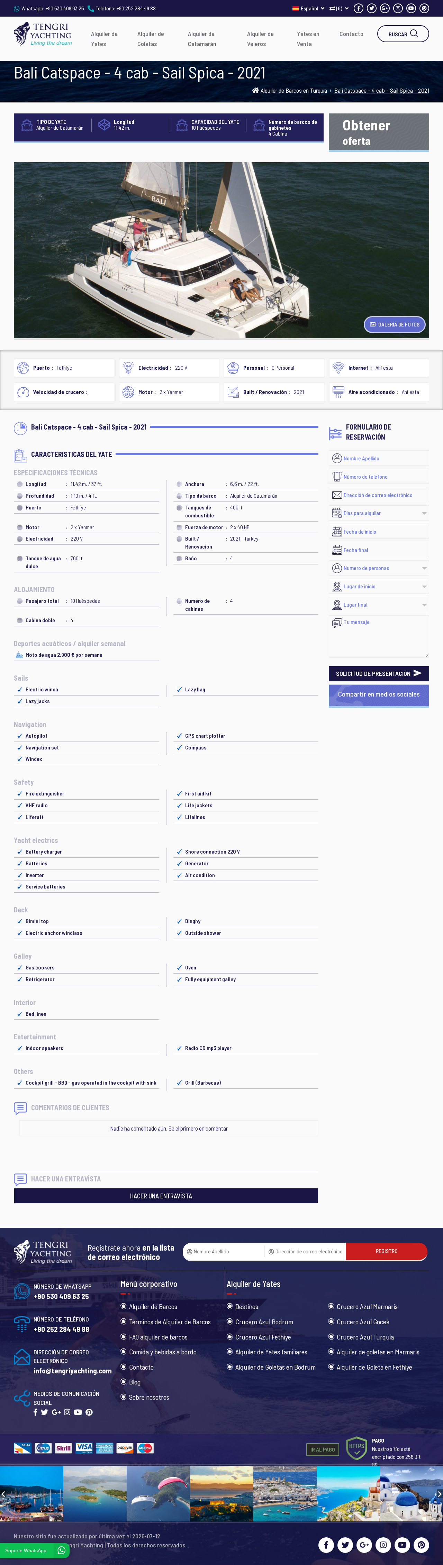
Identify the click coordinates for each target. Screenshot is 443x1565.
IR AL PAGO (322, 1449)
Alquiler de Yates (104, 38)
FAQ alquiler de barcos (158, 1337)
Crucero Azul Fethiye (263, 1337)
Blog (135, 1382)
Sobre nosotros (149, 1397)
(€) (339, 8)
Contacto (351, 33)
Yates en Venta (308, 38)
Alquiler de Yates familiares (271, 1351)
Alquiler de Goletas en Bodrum (275, 1367)
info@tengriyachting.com (73, 1370)
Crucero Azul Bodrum (264, 1321)
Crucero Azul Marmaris (367, 1306)
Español (310, 8)
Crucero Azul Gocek (363, 1321)
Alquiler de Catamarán (202, 38)
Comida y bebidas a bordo (163, 1351)
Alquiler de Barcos (153, 1306)
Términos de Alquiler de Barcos (170, 1321)
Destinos (246, 1306)
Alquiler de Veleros (260, 38)
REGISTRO (387, 1251)
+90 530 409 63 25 (65, 8)
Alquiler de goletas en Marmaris (378, 1351)
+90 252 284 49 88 (136, 8)
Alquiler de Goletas (150, 38)
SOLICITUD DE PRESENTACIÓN (374, 673)
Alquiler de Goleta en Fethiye (374, 1367)
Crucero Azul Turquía (365, 1337)
